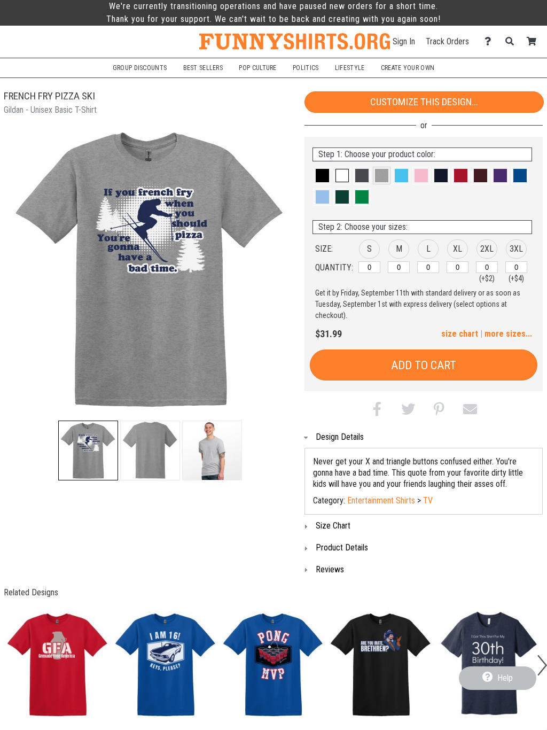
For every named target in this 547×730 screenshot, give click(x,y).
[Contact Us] (491, 41)
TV (428, 500)
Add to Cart (423, 365)
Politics (305, 68)
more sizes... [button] (508, 334)
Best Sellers (203, 68)
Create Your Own (407, 68)
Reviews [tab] (330, 569)
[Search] (512, 41)
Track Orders (447, 41)
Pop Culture (257, 68)
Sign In (404, 41)
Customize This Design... (424, 102)
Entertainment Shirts (381, 500)
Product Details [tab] (342, 547)
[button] (88, 450)
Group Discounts (140, 68)
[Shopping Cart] (534, 41)
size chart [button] (459, 334)
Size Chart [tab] (333, 526)
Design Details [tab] (340, 437)
